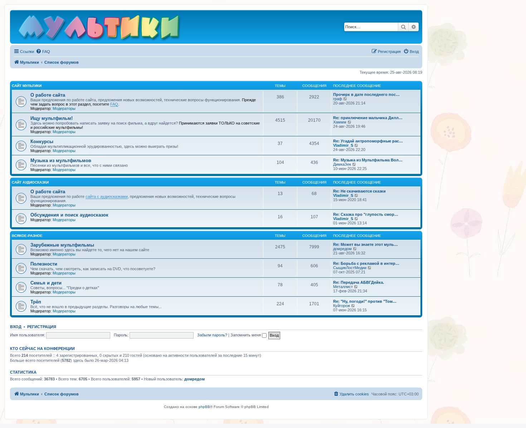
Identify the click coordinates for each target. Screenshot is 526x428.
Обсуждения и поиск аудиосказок (69, 215)
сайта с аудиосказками (107, 196)
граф (337, 99)
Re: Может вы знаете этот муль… (365, 244)
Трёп (35, 302)
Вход (15, 327)
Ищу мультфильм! (51, 118)
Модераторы (64, 108)
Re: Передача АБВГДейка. (358, 282)
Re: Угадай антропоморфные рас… (368, 141)
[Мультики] (100, 28)
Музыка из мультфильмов (60, 160)
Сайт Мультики (27, 86)
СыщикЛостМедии (349, 268)
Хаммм (339, 122)
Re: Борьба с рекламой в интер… (366, 263)
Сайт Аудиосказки (30, 182)
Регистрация (41, 327)
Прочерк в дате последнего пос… (366, 94)
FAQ (114, 104)
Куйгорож (341, 305)
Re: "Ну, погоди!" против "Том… (364, 301)
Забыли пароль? (212, 335)
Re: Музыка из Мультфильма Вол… (368, 160)
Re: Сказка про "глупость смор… (365, 214)
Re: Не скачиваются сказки (359, 191)
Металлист (343, 286)
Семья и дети (46, 283)
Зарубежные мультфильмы (62, 245)
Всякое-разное (27, 236)
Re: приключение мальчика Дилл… (368, 118)
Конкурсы (41, 141)
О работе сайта (47, 95)
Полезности (43, 264)
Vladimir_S (343, 145)
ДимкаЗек (342, 164)
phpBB (204, 407)
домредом (342, 249)
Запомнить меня (246, 335)
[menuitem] (43, 51)
